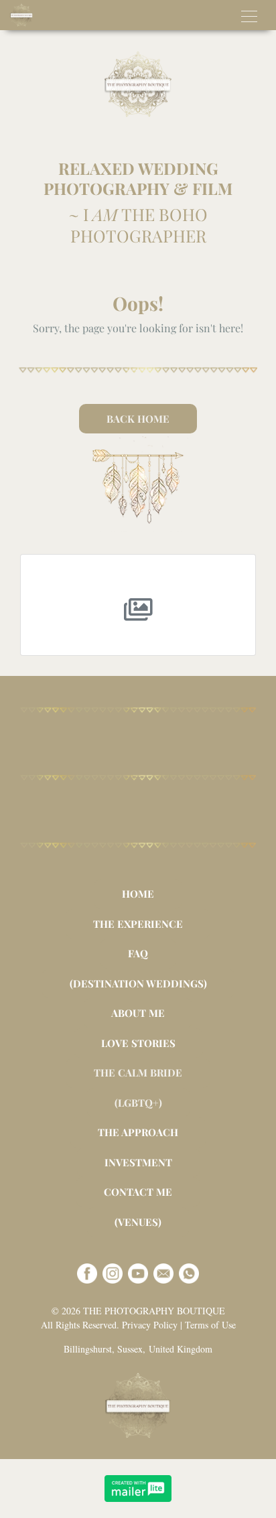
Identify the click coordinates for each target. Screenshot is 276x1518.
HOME (138, 893)
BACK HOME (138, 418)
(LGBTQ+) (138, 1102)
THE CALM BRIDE (138, 1072)
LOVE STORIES (138, 1043)
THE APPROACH (138, 1132)
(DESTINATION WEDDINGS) (138, 983)
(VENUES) (138, 1222)
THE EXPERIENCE (138, 923)
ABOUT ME (138, 1013)
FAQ (138, 953)
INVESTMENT (138, 1162)
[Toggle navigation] (249, 15)
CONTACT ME (138, 1191)
